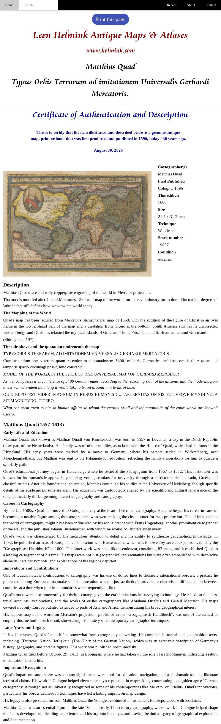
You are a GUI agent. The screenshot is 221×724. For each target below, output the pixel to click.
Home (9, 5)
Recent (171, 5)
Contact (210, 5)
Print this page (110, 19)
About (191, 5)
